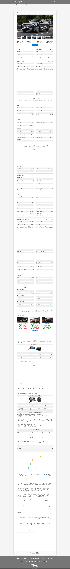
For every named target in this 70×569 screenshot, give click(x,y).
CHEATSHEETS (18, 558)
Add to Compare (35, 330)
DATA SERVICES (37, 558)
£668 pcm (51, 49)
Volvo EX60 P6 (47, 323)
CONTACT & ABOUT (51, 558)
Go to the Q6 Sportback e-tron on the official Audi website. (34, 309)
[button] (52, 16)
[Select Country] (54, 2)
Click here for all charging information (35, 143)
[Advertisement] (35, 8)
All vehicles (16, 4)
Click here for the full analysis (35, 98)
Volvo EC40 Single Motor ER (22, 323)
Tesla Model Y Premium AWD (35, 323)
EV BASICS (32, 558)
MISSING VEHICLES (25, 558)
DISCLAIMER (44, 558)
